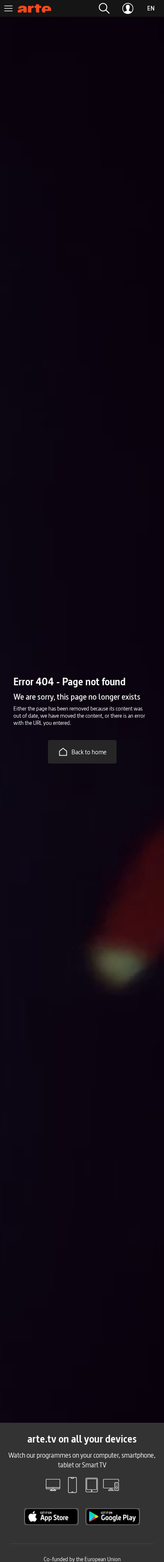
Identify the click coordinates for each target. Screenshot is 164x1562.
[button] (104, 8)
